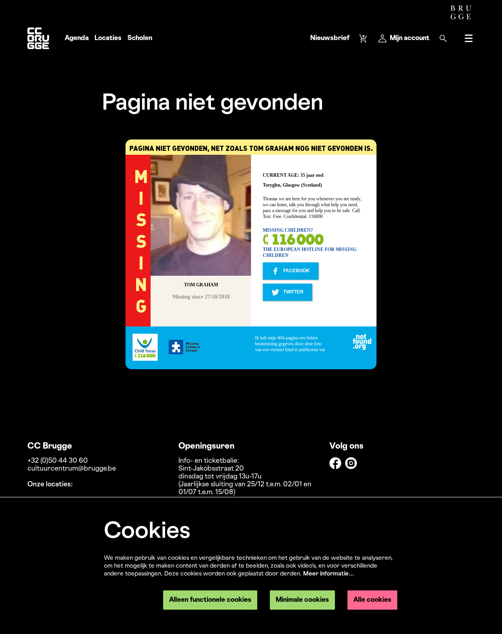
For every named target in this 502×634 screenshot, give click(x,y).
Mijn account (409, 38)
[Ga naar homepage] (38, 38)
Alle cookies (372, 600)
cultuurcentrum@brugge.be (71, 469)
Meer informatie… (328, 574)
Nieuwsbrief (329, 38)
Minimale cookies (302, 600)
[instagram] (351, 463)
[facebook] (335, 463)
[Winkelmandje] (364, 38)
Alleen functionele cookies (210, 600)
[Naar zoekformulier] (443, 38)
